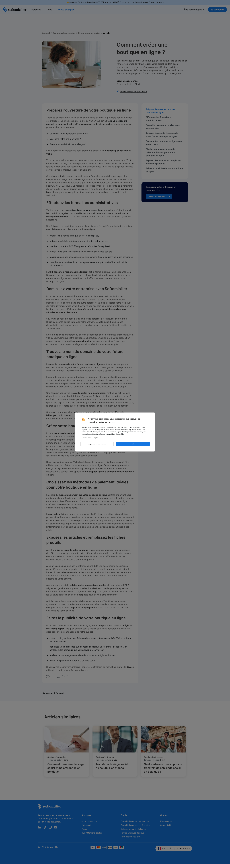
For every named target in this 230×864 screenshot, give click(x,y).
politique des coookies (116, 434)
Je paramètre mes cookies (97, 444)
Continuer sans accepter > (91, 438)
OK (133, 444)
